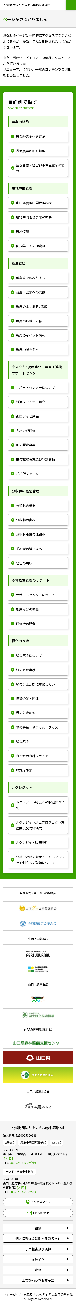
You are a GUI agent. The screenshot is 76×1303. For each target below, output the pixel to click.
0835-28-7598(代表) (23, 1192)
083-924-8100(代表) (23, 1163)
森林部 (56, 1142)
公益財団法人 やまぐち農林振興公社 (38, 1127)
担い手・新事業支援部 (19, 1172)
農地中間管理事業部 (33, 1142)
